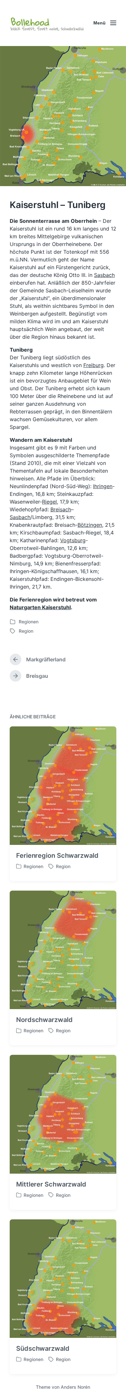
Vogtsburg (73, 540)
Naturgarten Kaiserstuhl (40, 607)
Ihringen (102, 486)
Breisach (60, 509)
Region (26, 631)
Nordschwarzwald (44, 1020)
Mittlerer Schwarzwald (51, 1184)
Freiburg (93, 365)
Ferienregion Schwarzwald (57, 855)
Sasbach (104, 275)
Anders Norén (75, 1387)
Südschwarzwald (42, 1348)
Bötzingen (90, 525)
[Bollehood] (47, 23)
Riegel (49, 501)
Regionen (28, 621)
